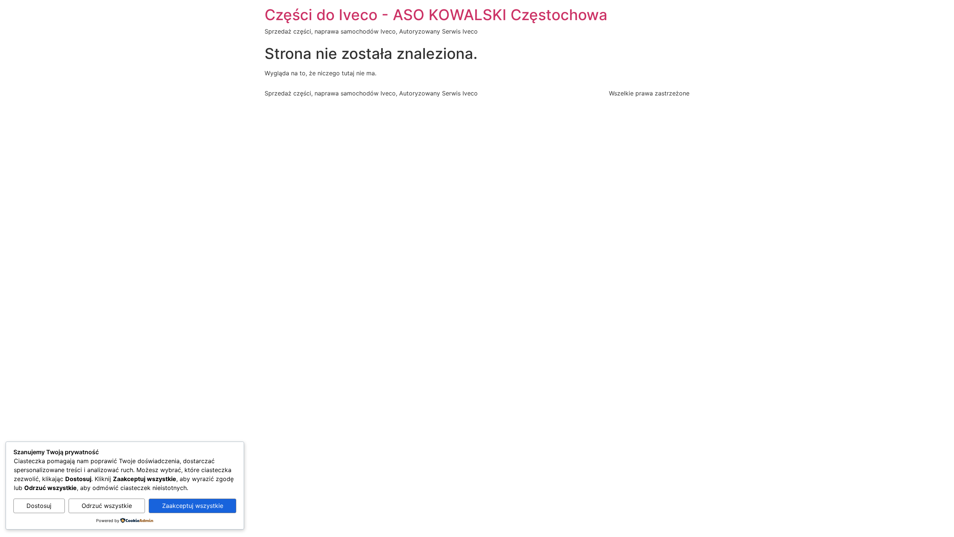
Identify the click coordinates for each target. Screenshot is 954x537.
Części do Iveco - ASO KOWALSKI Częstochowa (436, 15)
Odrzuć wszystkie (107, 505)
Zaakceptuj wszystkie (192, 505)
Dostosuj (38, 505)
